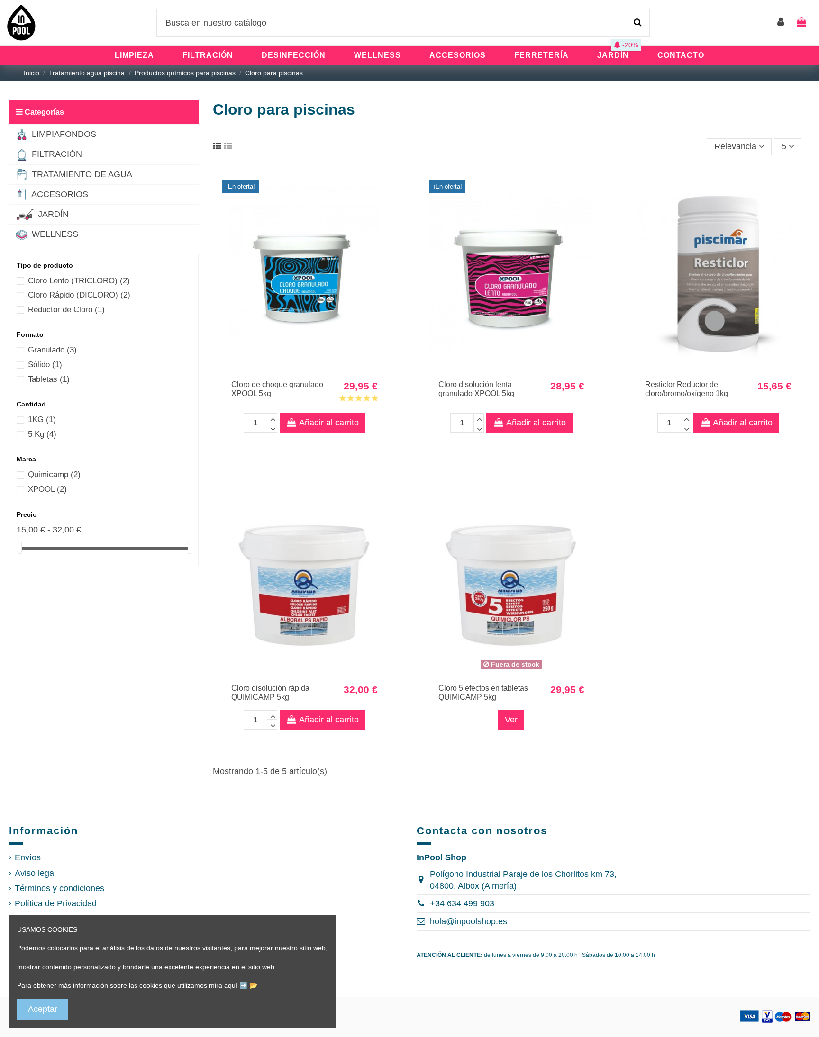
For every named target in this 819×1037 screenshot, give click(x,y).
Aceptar (42, 1009)
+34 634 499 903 (462, 903)
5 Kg (42, 434)
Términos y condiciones (59, 888)
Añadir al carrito (329, 422)
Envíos (28, 857)
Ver (511, 719)
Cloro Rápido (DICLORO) (79, 294)
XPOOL (47, 489)
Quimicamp (54, 474)
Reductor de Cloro (66, 309)
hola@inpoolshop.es (468, 921)
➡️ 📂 (248, 985)
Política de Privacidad (56, 903)
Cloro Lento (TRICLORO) (79, 280)
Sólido (45, 364)
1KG (42, 419)
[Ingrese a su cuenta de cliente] (781, 22)
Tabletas (49, 379)
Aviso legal (35, 873)
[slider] (20, 548)
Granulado (52, 349)
